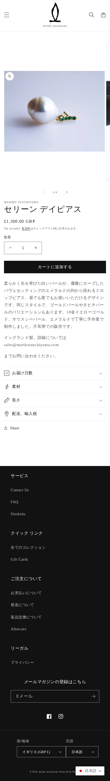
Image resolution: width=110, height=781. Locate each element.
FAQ (14, 502)
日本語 (77, 752)
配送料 (26, 228)
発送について (22, 605)
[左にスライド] (43, 192)
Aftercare (18, 629)
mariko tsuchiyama (48, 772)
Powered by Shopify (69, 772)
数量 (7, 237)
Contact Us (20, 490)
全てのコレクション (28, 547)
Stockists (18, 514)
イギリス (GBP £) (36, 752)
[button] (7, 15)
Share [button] (14, 428)
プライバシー (22, 663)
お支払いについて (26, 593)
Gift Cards (19, 559)
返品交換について (26, 617)
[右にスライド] (67, 192)
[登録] (93, 696)
